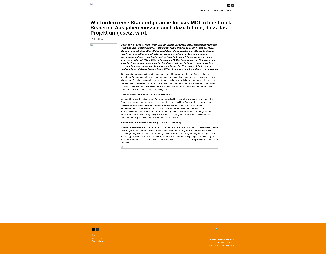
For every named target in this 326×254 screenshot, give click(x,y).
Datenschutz (97, 241)
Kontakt (230, 11)
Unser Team (217, 11)
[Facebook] (228, 5)
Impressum (97, 238)
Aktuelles (204, 11)
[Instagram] (232, 5)
